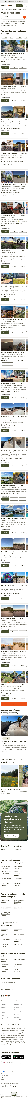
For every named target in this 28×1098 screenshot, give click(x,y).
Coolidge (19, 9)
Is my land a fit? (18, 1007)
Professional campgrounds (17, 1011)
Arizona (15, 9)
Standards (16, 1017)
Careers (3, 1012)
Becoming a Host (18, 1004)
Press (2, 1015)
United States (9, 9)
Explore (3, 9)
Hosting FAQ (17, 1020)
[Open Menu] (25, 5)
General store (4, 1007)
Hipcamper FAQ (5, 1018)
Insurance (16, 1014)
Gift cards (3, 1004)
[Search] (24, 17)
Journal (3, 1010)
